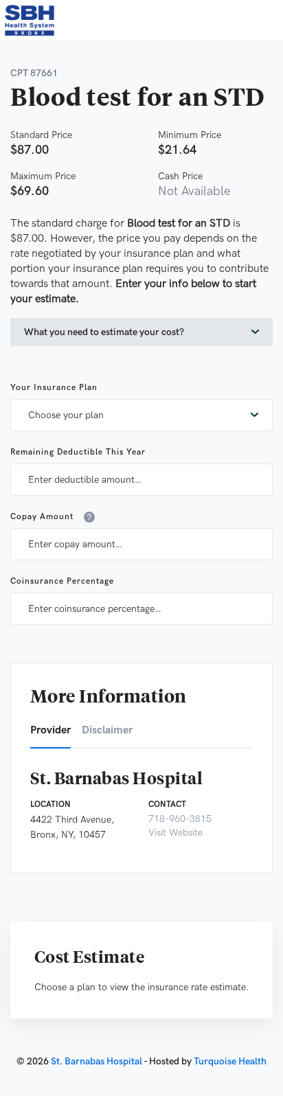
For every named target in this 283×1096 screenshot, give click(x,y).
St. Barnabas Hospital (96, 1061)
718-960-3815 (180, 819)
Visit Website (175, 832)
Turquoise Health (230, 1061)
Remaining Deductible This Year (78, 452)
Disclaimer (107, 730)
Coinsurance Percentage (62, 581)
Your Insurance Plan (54, 388)
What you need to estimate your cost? (104, 332)
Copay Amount (41, 517)
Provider (50, 730)
